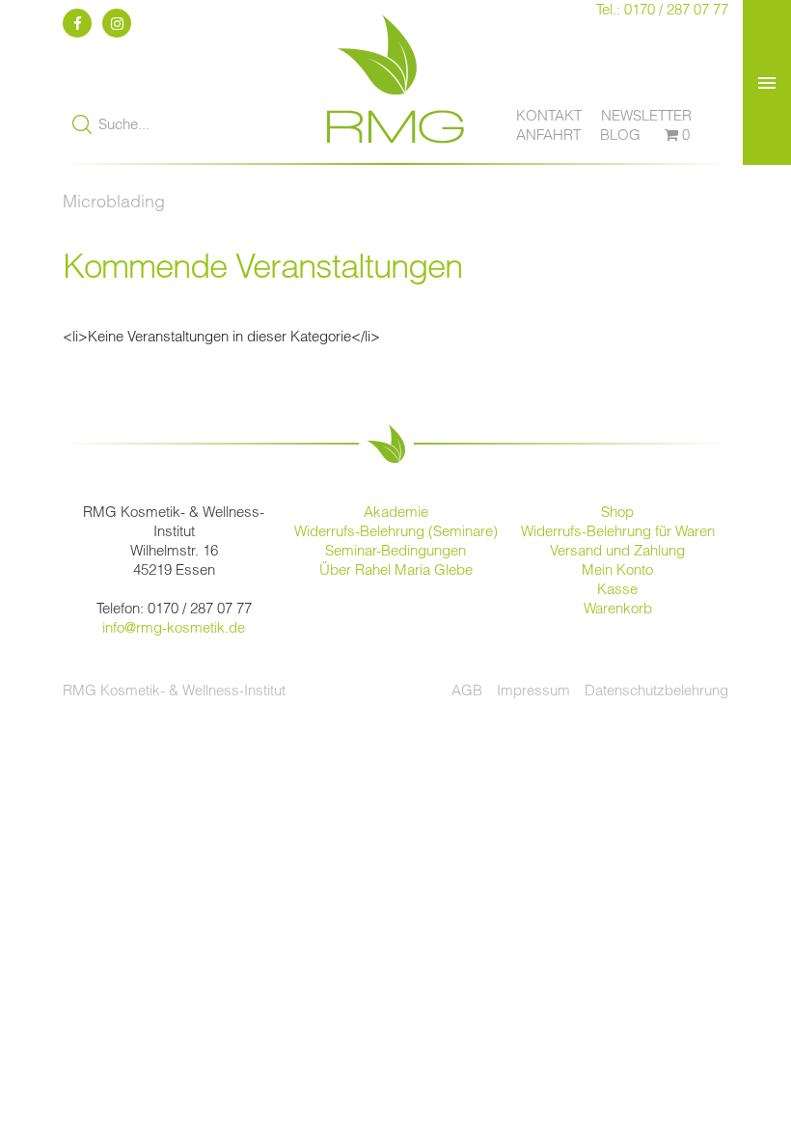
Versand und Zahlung (617, 550)
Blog (620, 134)
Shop (617, 511)
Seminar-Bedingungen (395, 550)
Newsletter (646, 115)
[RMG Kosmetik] (395, 153)
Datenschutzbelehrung (656, 690)
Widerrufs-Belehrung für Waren (618, 531)
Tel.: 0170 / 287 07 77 (662, 9)
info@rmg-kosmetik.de (173, 627)
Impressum (533, 690)
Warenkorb (618, 608)
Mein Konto (617, 569)
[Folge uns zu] (80, 23)
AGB (466, 690)
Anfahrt (548, 134)
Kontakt (549, 115)
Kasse (617, 589)
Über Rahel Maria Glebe (396, 569)
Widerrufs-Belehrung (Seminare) (396, 531)
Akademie (396, 511)
